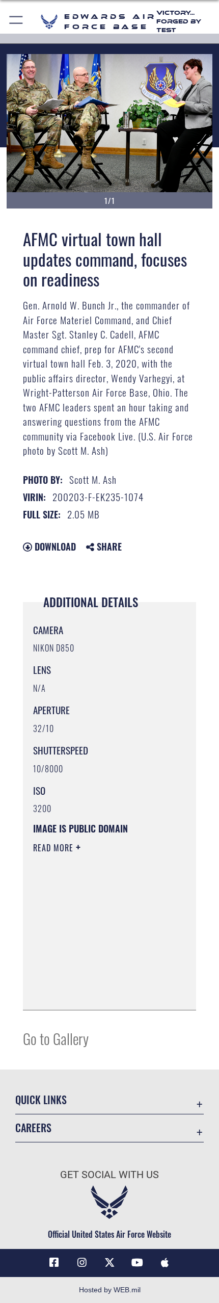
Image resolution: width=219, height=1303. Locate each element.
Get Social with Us (109, 1175)
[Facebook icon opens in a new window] (54, 1262)
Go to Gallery (56, 1038)
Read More (54, 848)
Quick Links (41, 1099)
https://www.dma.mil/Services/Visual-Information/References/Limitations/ (95, 976)
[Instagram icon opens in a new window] (82, 1262)
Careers (33, 1127)
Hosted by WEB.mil (110, 1290)
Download (54, 546)
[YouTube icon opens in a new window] (137, 1262)
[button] (16, 21)
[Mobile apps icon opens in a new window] (165, 1262)
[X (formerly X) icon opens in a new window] (109, 1262)
